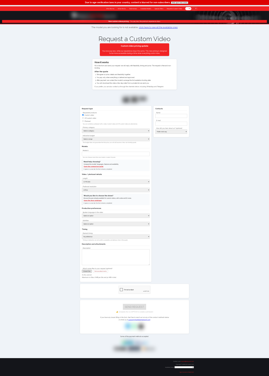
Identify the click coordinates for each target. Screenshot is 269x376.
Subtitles (86, 220)
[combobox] (116, 154)
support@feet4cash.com (187, 361)
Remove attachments (100, 271)
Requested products (90, 113)
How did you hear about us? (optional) (169, 128)
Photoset (87, 121)
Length (85, 178)
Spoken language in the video (93, 212)
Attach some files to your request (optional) (97, 268)
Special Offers (159, 8)
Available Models (145, 8)
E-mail (158, 120)
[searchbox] (83, 153)
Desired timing (88, 233)
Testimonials (133, 8)
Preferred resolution (89, 186)
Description (86, 248)
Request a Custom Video (174, 8)
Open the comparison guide (93, 166)
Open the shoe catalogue (93, 200)
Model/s (85, 150)
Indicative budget (89, 135)
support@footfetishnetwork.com (139, 320)
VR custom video (90, 118)
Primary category (89, 127)
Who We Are (110, 8)
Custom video (89, 115)
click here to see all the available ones (158, 27)
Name (158, 113)
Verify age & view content (179, 2)
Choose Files (86, 271)
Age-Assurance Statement (187, 372)
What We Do (122, 8)
